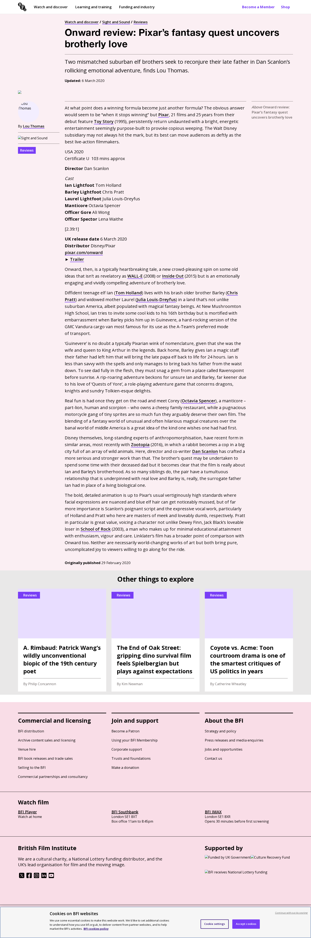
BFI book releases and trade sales (45, 758)
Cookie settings (214, 924)
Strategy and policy (220, 731)
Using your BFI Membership (134, 740)
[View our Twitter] (21, 876)
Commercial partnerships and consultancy (53, 776)
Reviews (140, 21)
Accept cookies (246, 924)
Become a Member (258, 6)
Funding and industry (137, 6)
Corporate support (126, 749)
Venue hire (27, 749)
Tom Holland (128, 293)
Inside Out (173, 276)
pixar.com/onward (84, 252)
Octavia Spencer (198, 401)
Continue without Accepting (291, 912)
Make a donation (125, 767)
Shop (285, 6)
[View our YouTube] (51, 876)
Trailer (77, 259)
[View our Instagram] (36, 876)
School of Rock (96, 529)
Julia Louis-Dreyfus (156, 299)
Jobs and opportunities (223, 749)
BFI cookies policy (96, 928)
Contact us (213, 758)
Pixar (163, 115)
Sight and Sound (116, 21)
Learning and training (93, 6)
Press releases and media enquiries (234, 740)
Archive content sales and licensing (47, 740)
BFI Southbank (124, 811)
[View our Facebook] (29, 876)
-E (135, 276)
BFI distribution (31, 731)
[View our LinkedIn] (44, 876)
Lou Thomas (33, 126)
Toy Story (104, 121)
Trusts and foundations (131, 758)
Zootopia (140, 444)
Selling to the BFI (32, 767)
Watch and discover (51, 6)
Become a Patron (125, 731)
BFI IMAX (213, 811)
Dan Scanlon (205, 451)
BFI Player (27, 811)
